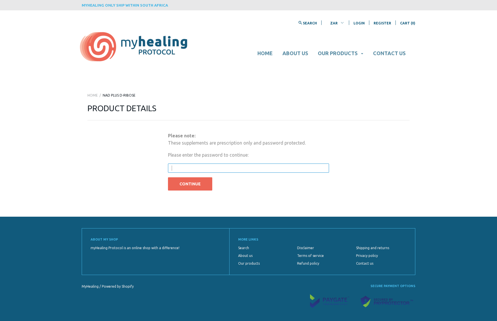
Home (265, 53)
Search (243, 248)
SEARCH (309, 23)
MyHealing (91, 286)
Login (359, 23)
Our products (338, 53)
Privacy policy (367, 255)
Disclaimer (305, 248)
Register (382, 23)
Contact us (389, 53)
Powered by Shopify (118, 286)
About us (295, 53)
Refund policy (308, 263)
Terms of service (310, 255)
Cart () (407, 23)
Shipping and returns (372, 248)
